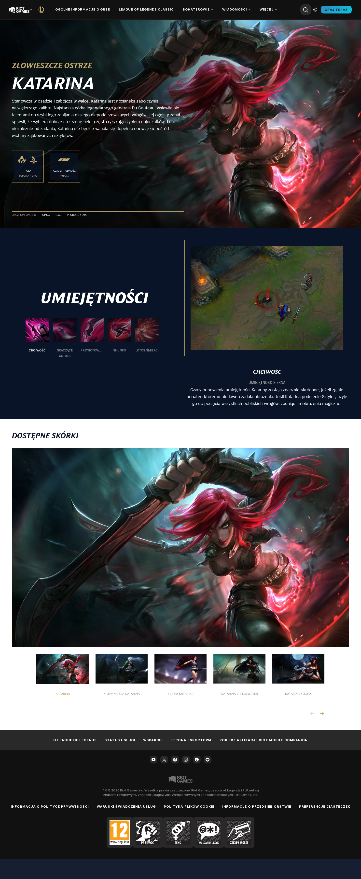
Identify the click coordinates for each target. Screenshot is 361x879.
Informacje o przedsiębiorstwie (256, 806)
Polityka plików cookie (189, 806)
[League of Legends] (42, 9)
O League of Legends (75, 740)
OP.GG (46, 215)
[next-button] (322, 714)
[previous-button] (312, 714)
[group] (92, 338)
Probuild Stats (76, 215)
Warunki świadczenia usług (126, 806)
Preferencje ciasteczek (324, 806)
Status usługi (120, 740)
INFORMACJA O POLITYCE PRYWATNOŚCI (50, 806)
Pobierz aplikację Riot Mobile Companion (264, 740)
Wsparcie (153, 740)
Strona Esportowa (191, 740)
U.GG (58, 215)
